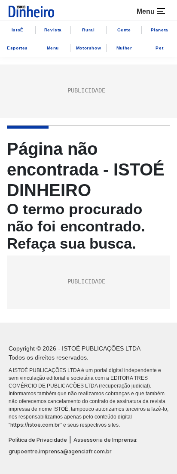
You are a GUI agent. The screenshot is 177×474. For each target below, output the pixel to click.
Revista (53, 30)
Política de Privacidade (38, 440)
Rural (88, 30)
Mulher (124, 48)
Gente (124, 30)
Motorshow (88, 48)
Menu (53, 48)
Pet (159, 48)
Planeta (159, 30)
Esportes (17, 48)
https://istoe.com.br (35, 425)
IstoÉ (18, 30)
